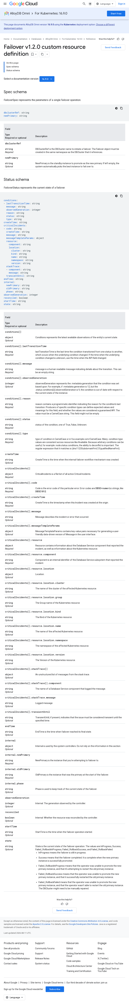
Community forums (45, 948)
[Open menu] (5, 4)
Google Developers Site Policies (83, 924)
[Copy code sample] (121, 108)
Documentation (20, 39)
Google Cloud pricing (14, 953)
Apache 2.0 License (41, 924)
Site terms (36, 982)
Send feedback (113, 47)
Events (101, 953)
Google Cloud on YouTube (110, 963)
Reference (90, 39)
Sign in (121, 4)
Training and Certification (78, 971)
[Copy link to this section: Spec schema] (30, 92)
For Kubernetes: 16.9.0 (51, 13)
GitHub (69, 948)
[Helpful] (118, 39)
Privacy (24, 982)
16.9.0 (47, 79)
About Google (10, 982)
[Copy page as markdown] (42, 54)
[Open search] (84, 4)
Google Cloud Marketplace (17, 958)
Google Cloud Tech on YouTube (108, 969)
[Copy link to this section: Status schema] (32, 180)
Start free (116, 13)
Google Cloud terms (53, 982)
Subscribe (54, 989)
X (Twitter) (103, 958)
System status (42, 963)
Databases (36, 39)
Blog (100, 948)
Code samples (73, 961)
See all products (12, 948)
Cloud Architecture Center (79, 966)
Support (39, 953)
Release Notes (42, 958)
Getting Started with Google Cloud (80, 954)
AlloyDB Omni (20, 13)
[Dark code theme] (116, 108)
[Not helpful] (123, 39)
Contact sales (10, 963)
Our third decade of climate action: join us (86, 982)
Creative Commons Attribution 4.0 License (89, 921)
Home (6, 39)
